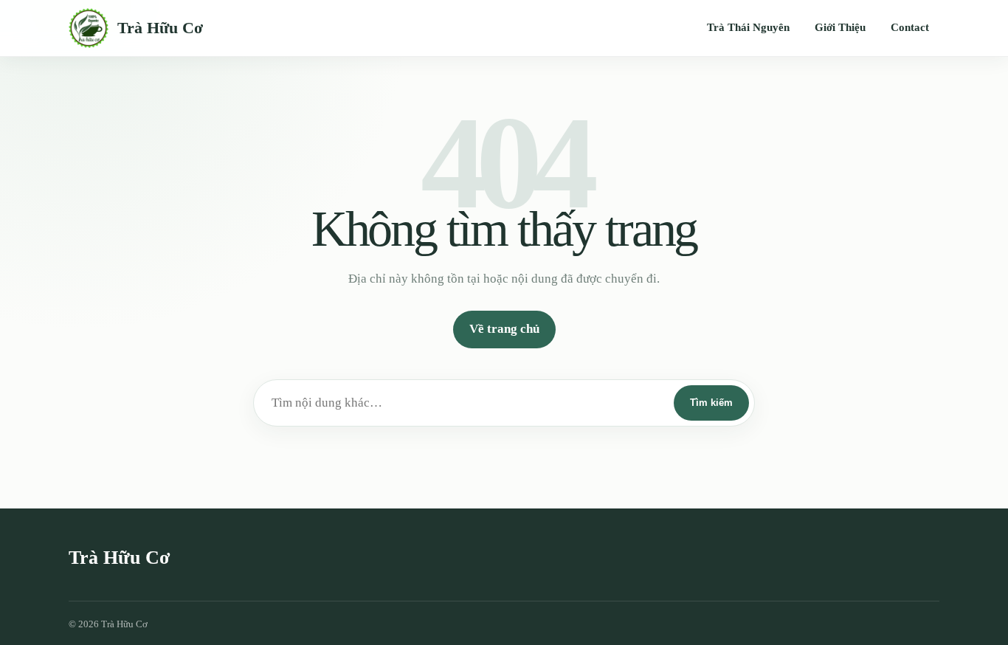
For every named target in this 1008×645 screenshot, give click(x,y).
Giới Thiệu (840, 27)
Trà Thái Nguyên (748, 27)
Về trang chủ (504, 329)
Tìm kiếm (711, 402)
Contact (910, 27)
